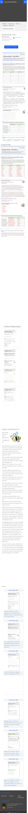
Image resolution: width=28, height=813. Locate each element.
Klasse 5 (18, 23)
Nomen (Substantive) (9, 641)
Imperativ (6, 726)
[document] (13, 309)
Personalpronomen (15, 613)
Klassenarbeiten (11, 2)
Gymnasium (11, 23)
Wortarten (12, 753)
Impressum (4, 796)
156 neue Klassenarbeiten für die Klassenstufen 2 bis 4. (14, 804)
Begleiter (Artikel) (15, 755)
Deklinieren (13, 785)
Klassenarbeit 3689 (13, 700)
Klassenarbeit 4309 (13, 590)
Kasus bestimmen (15, 643)
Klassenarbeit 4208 (13, 759)
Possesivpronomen (17, 614)
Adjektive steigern (8, 614)
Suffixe (8, 785)
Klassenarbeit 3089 (13, 651)
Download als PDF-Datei (11, 47)
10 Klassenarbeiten (8, 29)
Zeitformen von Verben (9, 751)
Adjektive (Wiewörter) (9, 611)
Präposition (6, 645)
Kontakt (11, 796)
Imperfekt (17, 724)
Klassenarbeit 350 (13, 730)
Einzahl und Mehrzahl (9, 672)
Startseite (4, 23)
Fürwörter (12, 645)
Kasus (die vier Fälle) (9, 616)
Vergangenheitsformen (14, 674)
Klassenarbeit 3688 (13, 620)
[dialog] (13, 309)
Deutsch (5, 25)
